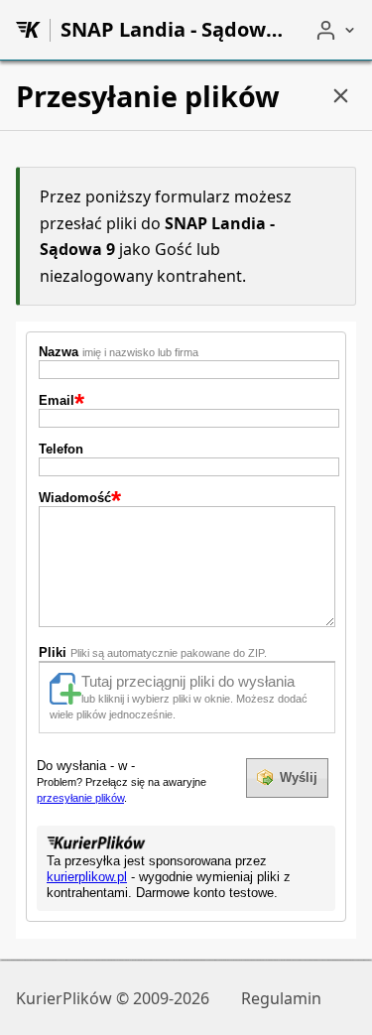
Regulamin (281, 998)
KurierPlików (64, 998)
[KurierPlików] (28, 30)
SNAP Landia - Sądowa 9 (172, 29)
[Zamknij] (340, 96)
